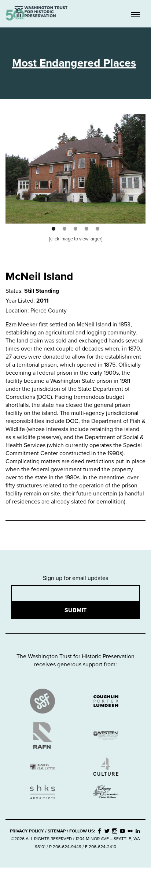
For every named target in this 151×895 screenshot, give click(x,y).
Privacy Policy (27, 831)
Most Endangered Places (74, 63)
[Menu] (135, 15)
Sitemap (57, 831)
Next (144, 163)
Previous (6, 163)
